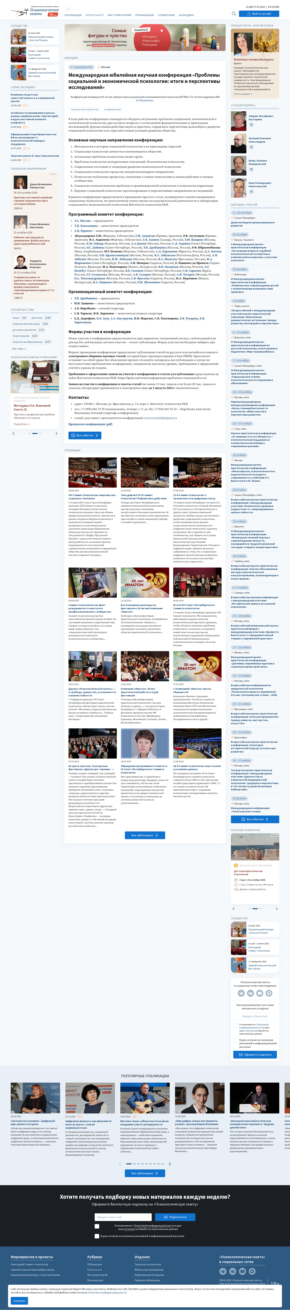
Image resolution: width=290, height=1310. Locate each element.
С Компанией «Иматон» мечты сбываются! (192, 690)
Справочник (166, 15)
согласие (249, 1030)
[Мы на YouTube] (259, 993)
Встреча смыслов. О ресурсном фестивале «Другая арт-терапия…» (91, 767)
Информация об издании (149, 1274)
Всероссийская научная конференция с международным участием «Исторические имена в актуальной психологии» (254, 602)
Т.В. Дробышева (85, 298)
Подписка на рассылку (148, 1264)
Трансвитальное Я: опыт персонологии (35, 155)
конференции (112, 109)
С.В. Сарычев (192, 271)
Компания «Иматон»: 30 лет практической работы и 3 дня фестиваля (139, 692)
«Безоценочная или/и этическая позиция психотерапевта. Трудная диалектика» (252, 1124)
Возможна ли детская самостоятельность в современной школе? (33, 98)
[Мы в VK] (250, 993)
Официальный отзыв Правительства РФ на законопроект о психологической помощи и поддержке (33, 139)
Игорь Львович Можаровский (258, 162)
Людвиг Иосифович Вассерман (261, 118)
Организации (144, 15)
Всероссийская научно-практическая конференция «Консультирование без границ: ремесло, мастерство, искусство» (254, 718)
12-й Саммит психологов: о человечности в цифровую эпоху (194, 496)
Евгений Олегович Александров (260, 140)
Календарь (186, 15)
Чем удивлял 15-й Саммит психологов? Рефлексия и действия (143, 496)
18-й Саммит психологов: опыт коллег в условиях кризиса (197, 767)
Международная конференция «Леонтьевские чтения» (250, 810)
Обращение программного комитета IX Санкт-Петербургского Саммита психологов (144, 769)
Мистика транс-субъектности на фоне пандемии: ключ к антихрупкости (144, 1122)
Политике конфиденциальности (107, 1292)
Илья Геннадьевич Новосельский (260, 184)
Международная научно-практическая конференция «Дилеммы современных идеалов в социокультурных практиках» (253, 662)
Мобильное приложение (149, 1269)
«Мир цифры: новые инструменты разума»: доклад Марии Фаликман (196, 1122)
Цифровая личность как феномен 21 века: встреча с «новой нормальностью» (88, 1124)
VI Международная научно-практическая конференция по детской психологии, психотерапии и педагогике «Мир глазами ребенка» (254, 346)
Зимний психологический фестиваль (32, 1269)
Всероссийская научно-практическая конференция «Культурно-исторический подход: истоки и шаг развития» (254, 746)
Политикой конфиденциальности (254, 1026)
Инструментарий (119, 15)
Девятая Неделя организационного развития (253, 224)
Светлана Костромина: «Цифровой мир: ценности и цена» (33, 1122)
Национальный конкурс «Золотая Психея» (35, 1274)
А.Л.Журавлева (144, 100)
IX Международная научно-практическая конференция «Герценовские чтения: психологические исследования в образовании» (252, 377)
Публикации (73, 15)
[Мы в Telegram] (241, 993)
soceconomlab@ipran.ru (160, 418)
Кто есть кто (95, 15)
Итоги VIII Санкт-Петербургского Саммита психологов (194, 606)
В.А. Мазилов (167, 259)
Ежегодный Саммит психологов (29, 1264)
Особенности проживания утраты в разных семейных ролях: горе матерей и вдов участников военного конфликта (34, 117)
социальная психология (85, 109)
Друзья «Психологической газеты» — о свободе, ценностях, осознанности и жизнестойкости (92, 692)
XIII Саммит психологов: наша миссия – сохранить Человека (92, 496)
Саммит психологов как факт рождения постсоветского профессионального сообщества (89, 608)
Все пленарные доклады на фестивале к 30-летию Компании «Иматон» (141, 608)
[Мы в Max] (269, 993)
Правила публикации (147, 1280)
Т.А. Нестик (82, 221)
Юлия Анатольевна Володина (254, 59)
